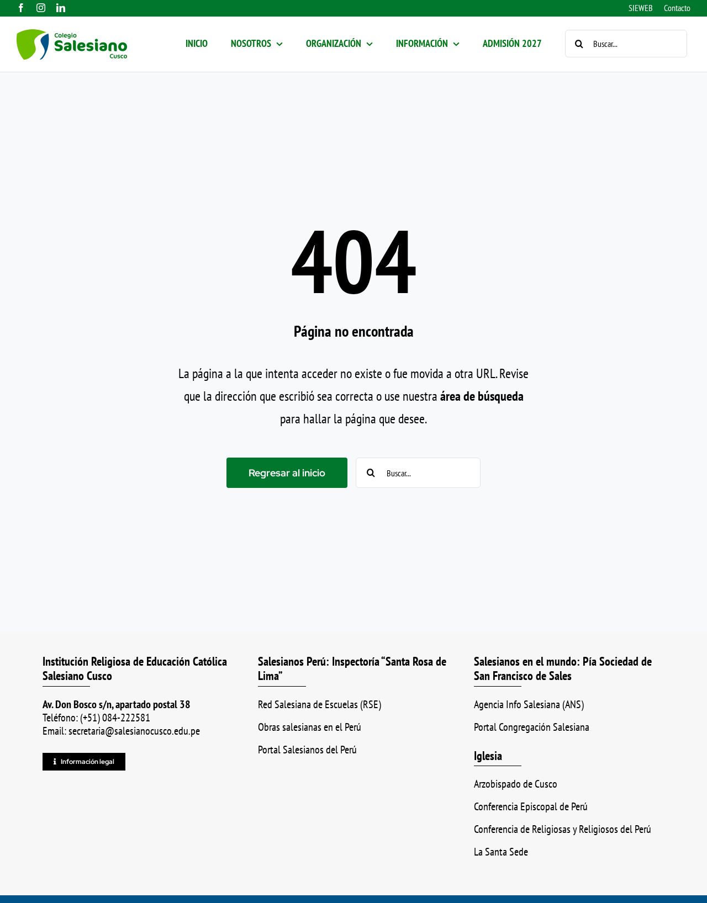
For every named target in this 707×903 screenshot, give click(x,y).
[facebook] (21, 7)
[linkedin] (60, 7)
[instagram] (40, 7)
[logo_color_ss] (72, 35)
